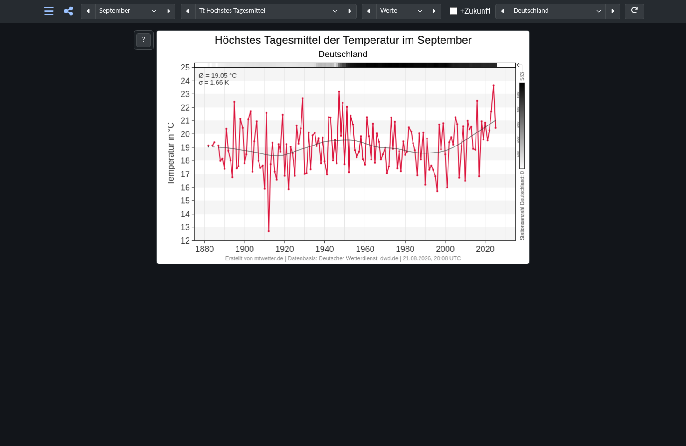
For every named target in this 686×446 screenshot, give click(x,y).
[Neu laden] (634, 11)
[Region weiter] (612, 11)
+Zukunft (475, 11)
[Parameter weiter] (349, 11)
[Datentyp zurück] (369, 11)
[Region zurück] (502, 11)
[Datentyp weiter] (434, 11)
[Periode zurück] (88, 11)
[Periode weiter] (168, 11)
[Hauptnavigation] (49, 11)
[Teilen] (68, 11)
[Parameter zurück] (188, 11)
